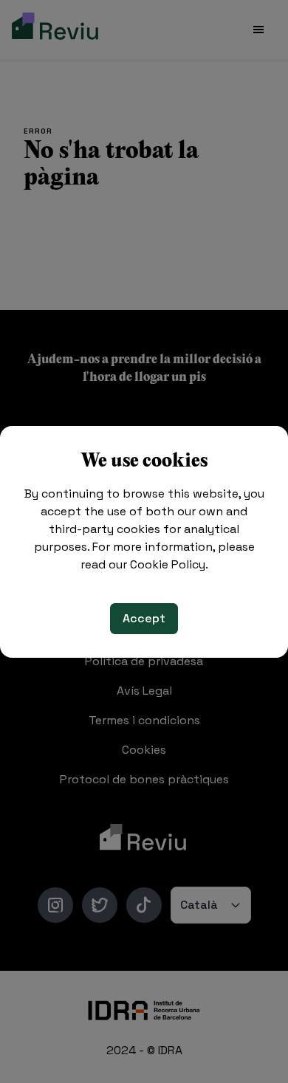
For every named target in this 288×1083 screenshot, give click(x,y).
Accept (144, 618)
